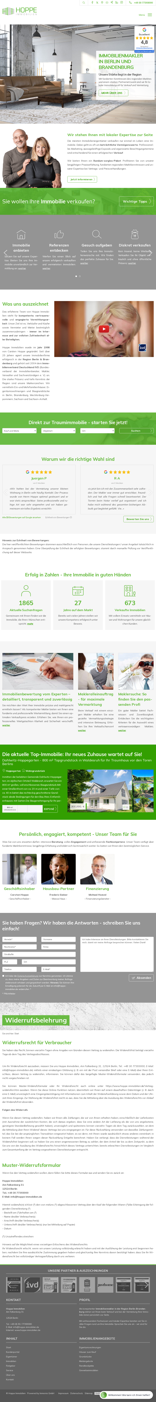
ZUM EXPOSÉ (50, 809)
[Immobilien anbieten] (21, 238)
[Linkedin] (116, 3)
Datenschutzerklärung (27, 976)
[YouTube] (107, 3)
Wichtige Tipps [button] (135, 201)
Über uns (10, 1375)
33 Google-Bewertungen (144, 48)
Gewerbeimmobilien (88, 1370)
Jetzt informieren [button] (81, 179)
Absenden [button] (144, 978)
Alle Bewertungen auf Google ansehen (21, 517)
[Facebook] (92, 3)
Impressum (63, 1393)
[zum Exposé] (143, 776)
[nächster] (150, 252)
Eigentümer (11, 1356)
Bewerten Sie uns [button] (138, 519)
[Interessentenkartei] (97, 238)
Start (8, 1347)
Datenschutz (76, 1393)
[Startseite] (19, 11)
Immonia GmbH (47, 1393)
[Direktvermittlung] (135, 238)
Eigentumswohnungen (90, 1347)
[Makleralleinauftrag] (96, 671)
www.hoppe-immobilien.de (27, 1330)
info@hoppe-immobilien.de (26, 1327)
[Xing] (112, 3)
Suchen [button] (135, 430)
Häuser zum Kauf (87, 1352)
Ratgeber (10, 1365)
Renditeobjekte (86, 1365)
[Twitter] (97, 3)
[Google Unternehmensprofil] (102, 3)
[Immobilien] (59, 238)
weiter (22, 268)
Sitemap (89, 1393)
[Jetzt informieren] (32, 158)
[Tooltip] (71, 517)
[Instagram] (121, 3)
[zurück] (5, 252)
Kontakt (10, 1379)
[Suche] (84, 3)
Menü (142, 14)
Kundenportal (12, 1352)
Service (9, 1370)
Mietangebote (86, 1361)
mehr (30, 623)
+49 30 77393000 (143, 2)
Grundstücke (85, 1356)
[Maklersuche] (136, 671)
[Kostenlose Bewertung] (37, 671)
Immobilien (11, 1361)
